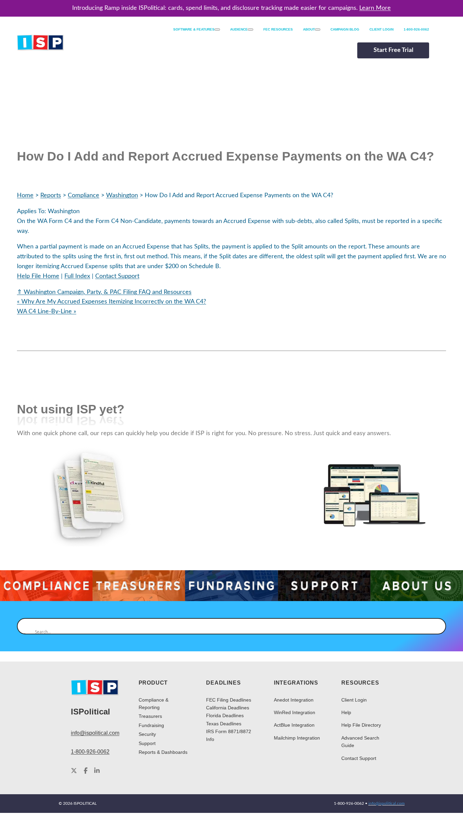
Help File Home (38, 276)
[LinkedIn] (97, 771)
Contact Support (117, 276)
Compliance (83, 195)
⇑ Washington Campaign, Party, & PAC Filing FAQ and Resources (104, 292)
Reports (50, 195)
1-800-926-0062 (90, 752)
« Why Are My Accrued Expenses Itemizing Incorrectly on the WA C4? (111, 302)
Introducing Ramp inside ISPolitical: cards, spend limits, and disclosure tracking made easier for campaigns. (231, 8)
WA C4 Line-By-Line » (46, 312)
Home (25, 195)
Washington (122, 195)
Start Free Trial (393, 50)
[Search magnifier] (25, 626)
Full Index (77, 276)
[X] (74, 771)
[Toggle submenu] (217, 30)
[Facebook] (85, 771)
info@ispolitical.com (95, 733)
